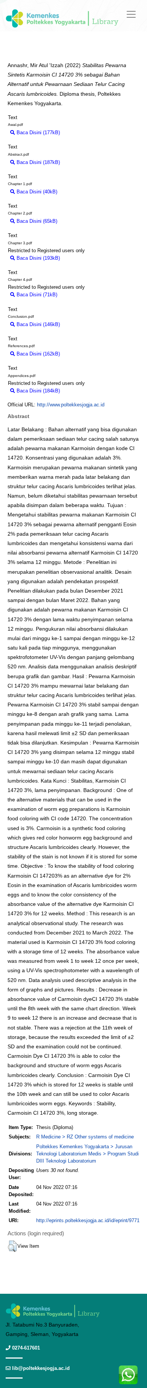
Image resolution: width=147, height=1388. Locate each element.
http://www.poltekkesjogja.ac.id (70, 405)
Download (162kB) (83, 354)
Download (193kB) (83, 258)
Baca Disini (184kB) (37, 391)
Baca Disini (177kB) (37, 132)
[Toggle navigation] (131, 14)
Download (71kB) (79, 294)
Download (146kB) (83, 324)
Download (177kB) (83, 132)
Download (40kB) (79, 192)
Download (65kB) (79, 221)
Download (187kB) (83, 162)
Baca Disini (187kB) (37, 162)
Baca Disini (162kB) (37, 354)
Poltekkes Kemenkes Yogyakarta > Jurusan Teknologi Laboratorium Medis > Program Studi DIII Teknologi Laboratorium (87, 1154)
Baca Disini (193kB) (37, 258)
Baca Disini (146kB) (37, 324)
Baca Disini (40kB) (36, 192)
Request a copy (122, 258)
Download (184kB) (83, 391)
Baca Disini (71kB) (36, 294)
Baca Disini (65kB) (36, 221)
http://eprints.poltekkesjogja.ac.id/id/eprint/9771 (87, 1220)
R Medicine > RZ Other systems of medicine (85, 1137)
